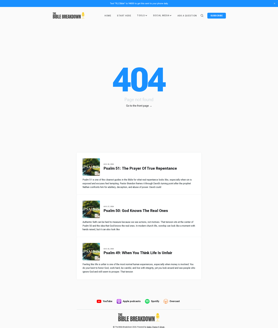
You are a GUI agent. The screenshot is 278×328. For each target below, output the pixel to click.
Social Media (161, 15)
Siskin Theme (152, 327)
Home (108, 15)
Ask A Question (187, 15)
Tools (141, 15)
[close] (274, 3)
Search (202, 15)
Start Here (124, 15)
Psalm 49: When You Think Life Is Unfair (138, 253)
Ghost (162, 327)
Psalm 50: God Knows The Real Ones (136, 210)
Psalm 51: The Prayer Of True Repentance (140, 168)
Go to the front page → (139, 105)
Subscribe (217, 15)
